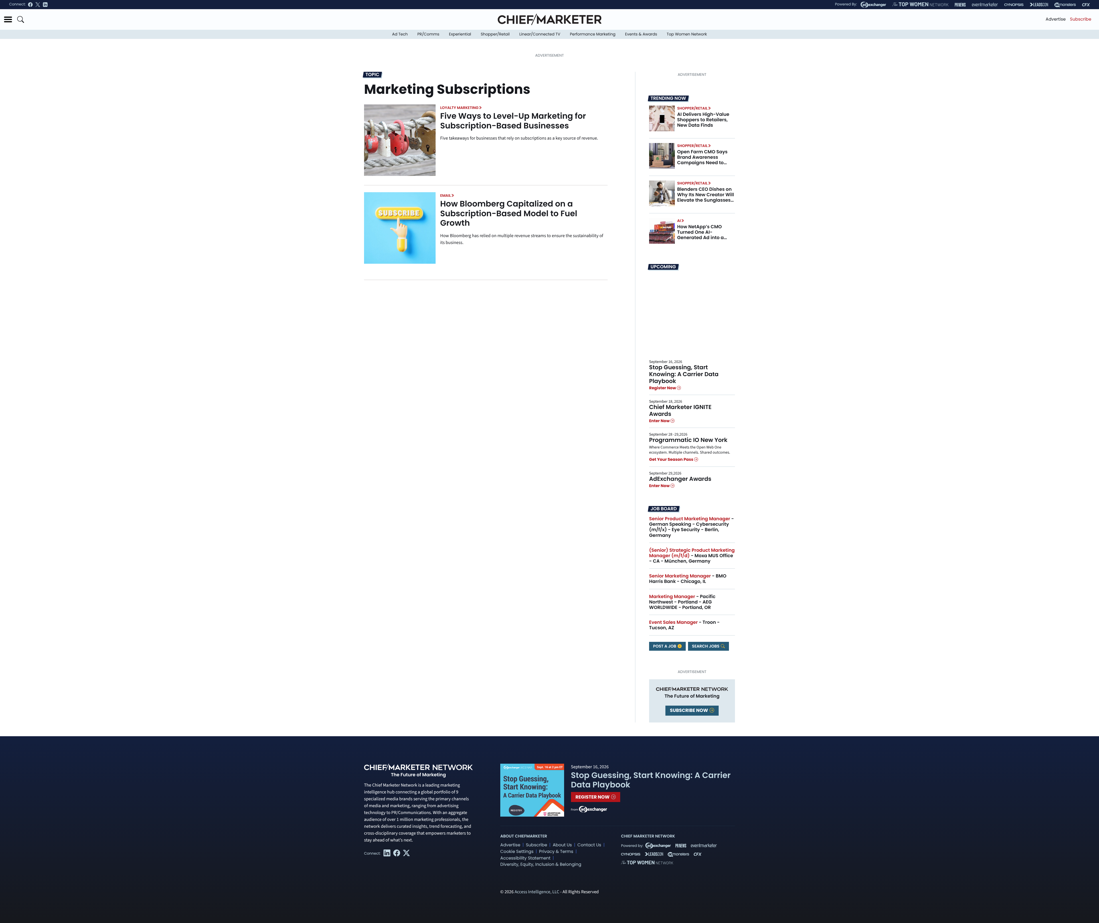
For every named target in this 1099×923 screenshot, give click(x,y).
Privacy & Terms (556, 852)
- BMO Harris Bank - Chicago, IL (687, 579)
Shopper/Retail (495, 34)
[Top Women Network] (920, 5)
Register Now (663, 388)
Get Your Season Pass (671, 460)
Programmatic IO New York (688, 440)
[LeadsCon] (1039, 4)
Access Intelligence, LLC (537, 892)
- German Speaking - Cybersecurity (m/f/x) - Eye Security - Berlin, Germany (691, 527)
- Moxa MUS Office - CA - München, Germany (692, 555)
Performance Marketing (592, 34)
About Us (562, 845)
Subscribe (1080, 19)
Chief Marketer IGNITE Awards (680, 410)
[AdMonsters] (1065, 4)
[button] (8, 19)
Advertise (1056, 19)
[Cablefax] (1086, 4)
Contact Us (589, 845)
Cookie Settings (516, 852)
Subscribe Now (689, 710)
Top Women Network (687, 34)
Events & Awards (641, 34)
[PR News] (960, 5)
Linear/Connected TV (539, 34)
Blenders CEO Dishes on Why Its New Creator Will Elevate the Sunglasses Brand (705, 197)
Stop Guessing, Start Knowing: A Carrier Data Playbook (684, 374)
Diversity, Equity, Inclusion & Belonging (540, 865)
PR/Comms (428, 34)
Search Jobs (706, 646)
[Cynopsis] (1013, 4)
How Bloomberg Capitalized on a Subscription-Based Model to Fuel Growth (508, 213)
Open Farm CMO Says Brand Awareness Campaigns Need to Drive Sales (702, 160)
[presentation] (400, 140)
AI (679, 221)
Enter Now (660, 421)
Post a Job (665, 646)
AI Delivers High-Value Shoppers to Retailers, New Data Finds (703, 119)
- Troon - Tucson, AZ (684, 625)
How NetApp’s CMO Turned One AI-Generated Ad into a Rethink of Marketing (701, 235)
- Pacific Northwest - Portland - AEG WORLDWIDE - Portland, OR (682, 602)
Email (445, 195)
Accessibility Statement (525, 858)
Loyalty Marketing (459, 108)
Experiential (460, 34)
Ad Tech (400, 34)
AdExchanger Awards (680, 479)
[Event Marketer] (985, 5)
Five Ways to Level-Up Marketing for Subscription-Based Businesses (513, 120)
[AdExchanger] (873, 4)
